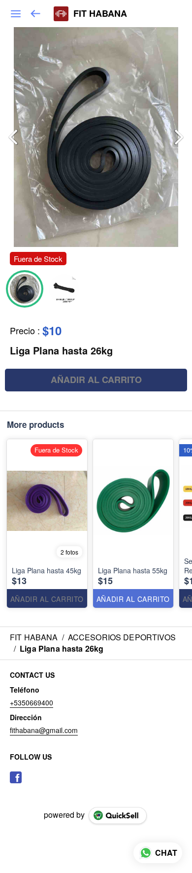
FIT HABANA (100, 14)
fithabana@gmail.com (44, 730)
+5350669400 (31, 702)
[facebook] (16, 777)
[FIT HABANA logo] (61, 13)
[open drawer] (16, 13)
